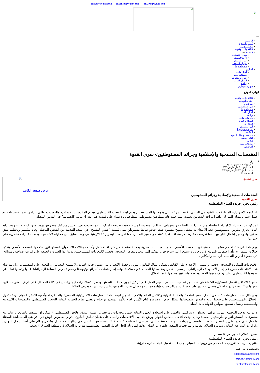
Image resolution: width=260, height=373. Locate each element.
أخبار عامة (241, 72)
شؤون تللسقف (239, 55)
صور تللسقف (240, 60)
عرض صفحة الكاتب (36, 190)
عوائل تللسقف (239, 63)
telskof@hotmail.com (248, 364)
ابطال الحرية (240, 80)
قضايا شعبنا (241, 66)
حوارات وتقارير (245, 86)
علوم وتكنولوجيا (245, 129)
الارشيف (248, 146)
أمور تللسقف (246, 126)
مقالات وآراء (246, 103)
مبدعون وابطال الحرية (242, 135)
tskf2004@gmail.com (154, 3)
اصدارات (248, 123)
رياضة (244, 83)
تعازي (250, 141)
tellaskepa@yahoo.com (127, 3)
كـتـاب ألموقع (246, 43)
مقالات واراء (246, 46)
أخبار (250, 69)
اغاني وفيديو (247, 138)
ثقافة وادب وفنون (244, 49)
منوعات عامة (246, 118)
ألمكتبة (249, 132)
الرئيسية (249, 40)
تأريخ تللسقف (240, 57)
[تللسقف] (243, 52)
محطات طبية (240, 75)
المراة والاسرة (246, 121)
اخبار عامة (247, 112)
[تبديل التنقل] (257, 36)
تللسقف (249, 52)
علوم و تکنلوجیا (239, 77)
